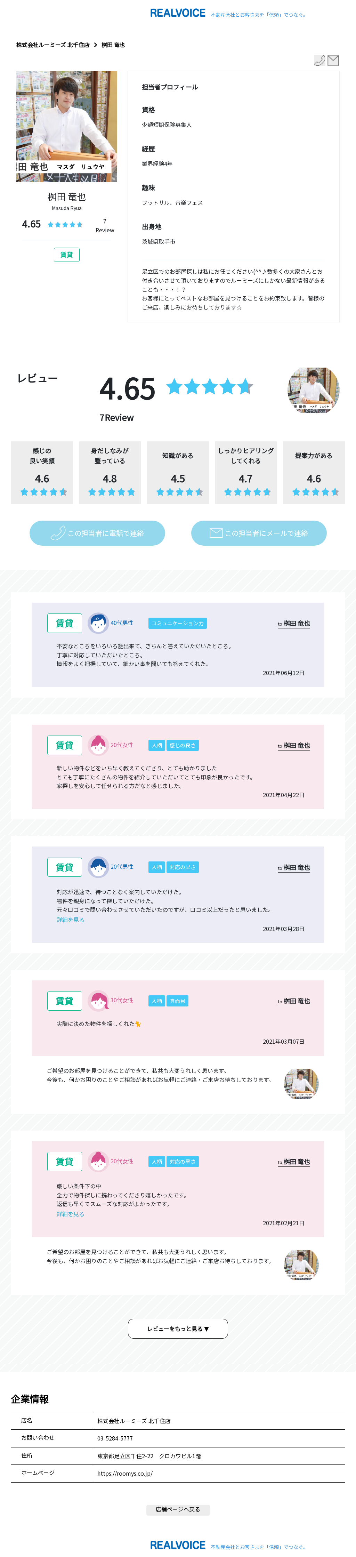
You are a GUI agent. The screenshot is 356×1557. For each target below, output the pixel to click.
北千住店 (78, 44)
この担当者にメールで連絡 (266, 533)
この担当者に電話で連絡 (105, 533)
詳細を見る (70, 919)
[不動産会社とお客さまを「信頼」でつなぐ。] (178, 12)
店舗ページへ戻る (178, 1509)
